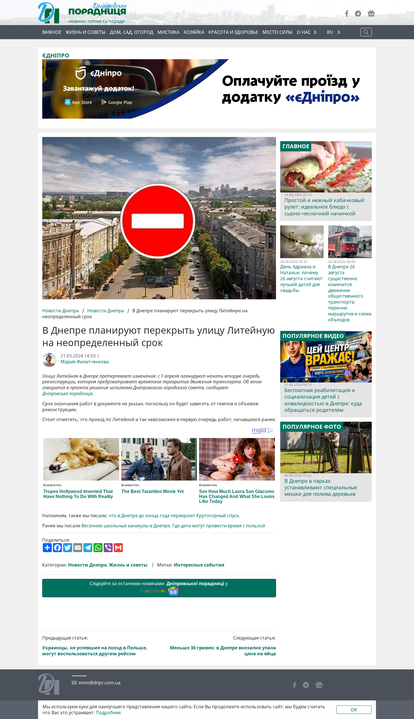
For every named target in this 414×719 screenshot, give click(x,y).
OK (354, 710)
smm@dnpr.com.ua (100, 683)
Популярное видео (313, 336)
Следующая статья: (223, 646)
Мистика (168, 32)
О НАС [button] (304, 32)
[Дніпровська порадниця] (53, 685)
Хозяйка (194, 32)
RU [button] (330, 32)
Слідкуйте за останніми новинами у (159, 587)
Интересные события (199, 565)
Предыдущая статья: (94, 646)
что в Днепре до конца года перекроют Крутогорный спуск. (174, 516)
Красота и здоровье (233, 32)
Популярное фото (311, 426)
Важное (51, 32)
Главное (295, 146)
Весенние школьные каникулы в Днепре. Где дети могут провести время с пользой (173, 526)
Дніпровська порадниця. (68, 394)
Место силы (277, 32)
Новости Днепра (61, 310)
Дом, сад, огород (131, 32)
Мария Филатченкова (85, 362)
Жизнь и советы (86, 32)
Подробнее (108, 713)
